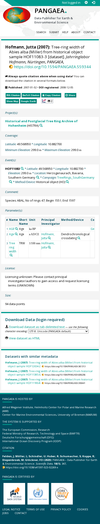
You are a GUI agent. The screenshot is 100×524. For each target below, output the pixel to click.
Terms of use (35, 509)
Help (65, 32)
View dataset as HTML (24, 338)
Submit (54, 32)
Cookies (82, 509)
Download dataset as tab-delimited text (36, 327)
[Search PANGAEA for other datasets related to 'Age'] (16, 234)
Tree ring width (12, 247)
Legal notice (11, 509)
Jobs (5, 513)
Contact (89, 32)
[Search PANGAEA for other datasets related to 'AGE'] (16, 228)
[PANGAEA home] (16, 11)
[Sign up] (86, 2)
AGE (11, 229)
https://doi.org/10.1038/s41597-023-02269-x (32, 467)
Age (11, 234)
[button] (47, 101)
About (75, 32)
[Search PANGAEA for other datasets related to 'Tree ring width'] (11, 255)
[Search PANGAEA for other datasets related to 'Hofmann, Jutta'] (49, 238)
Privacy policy (61, 509)
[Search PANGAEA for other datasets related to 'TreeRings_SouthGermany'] (10, 181)
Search (41, 32)
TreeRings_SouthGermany (75, 177)
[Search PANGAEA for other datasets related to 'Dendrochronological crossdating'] (78, 238)
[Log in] (93, 2)
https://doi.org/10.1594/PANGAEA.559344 (52, 66)
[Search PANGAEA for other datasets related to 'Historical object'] (67, 181)
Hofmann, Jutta (20, 47)
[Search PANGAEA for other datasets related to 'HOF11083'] (22, 168)
